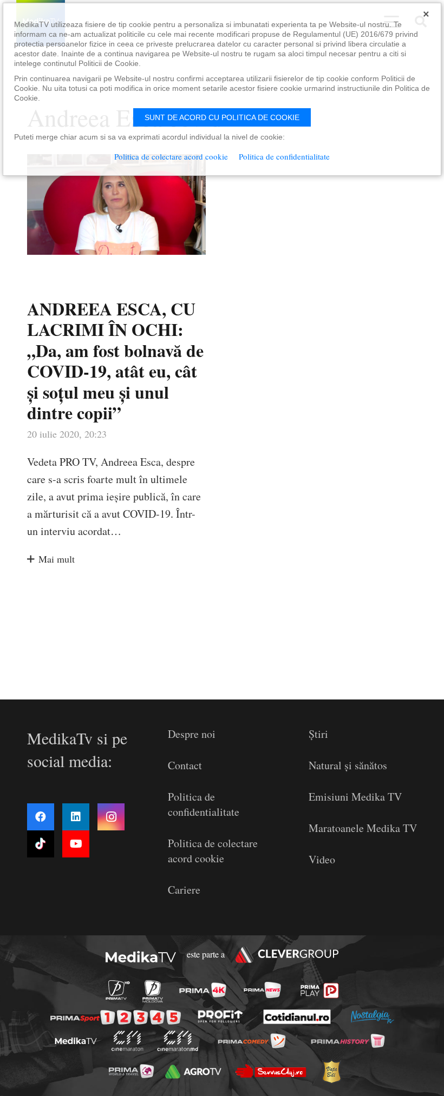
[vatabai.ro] (331, 1071)
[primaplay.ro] (319, 990)
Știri (318, 734)
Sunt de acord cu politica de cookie (222, 117)
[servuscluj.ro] (270, 1071)
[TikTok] (40, 843)
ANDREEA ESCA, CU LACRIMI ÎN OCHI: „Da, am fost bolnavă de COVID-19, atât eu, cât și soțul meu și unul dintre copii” (115, 360)
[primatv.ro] (117, 990)
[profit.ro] (220, 1017)
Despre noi (192, 734)
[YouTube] (75, 843)
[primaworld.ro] (130, 1071)
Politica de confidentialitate (203, 804)
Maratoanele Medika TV (363, 828)
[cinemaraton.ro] (127, 1041)
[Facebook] (40, 816)
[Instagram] (111, 816)
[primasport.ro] (115, 1017)
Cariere (184, 889)
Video (322, 859)
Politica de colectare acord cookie (213, 851)
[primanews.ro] (262, 990)
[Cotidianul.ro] (297, 1016)
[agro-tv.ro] (193, 1072)
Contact (185, 765)
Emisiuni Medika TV (355, 796)
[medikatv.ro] (76, 1041)
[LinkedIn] (75, 816)
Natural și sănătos (348, 765)
